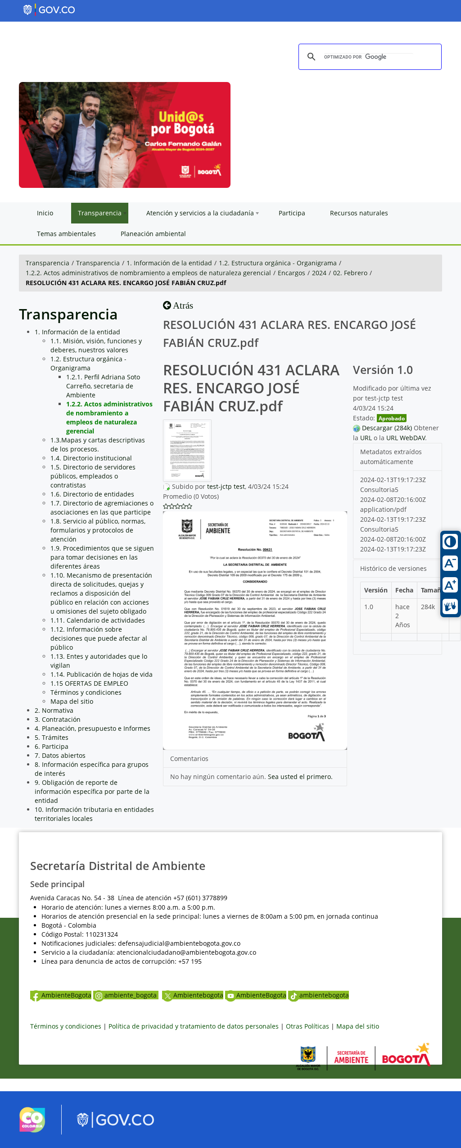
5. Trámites (51, 737)
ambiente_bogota (131, 995)
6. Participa (51, 746)
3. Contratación (58, 719)
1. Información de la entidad (169, 263)
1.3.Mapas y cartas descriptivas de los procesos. (97, 444)
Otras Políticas (307, 1026)
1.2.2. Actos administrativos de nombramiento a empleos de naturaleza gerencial (148, 273)
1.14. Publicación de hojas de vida (101, 674)
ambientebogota (324, 995)
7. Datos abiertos (60, 755)
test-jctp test (226, 486)
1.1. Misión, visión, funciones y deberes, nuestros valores (96, 345)
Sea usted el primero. (300, 776)
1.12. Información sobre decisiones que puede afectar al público (98, 638)
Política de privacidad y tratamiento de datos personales (193, 1026)
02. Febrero (350, 273)
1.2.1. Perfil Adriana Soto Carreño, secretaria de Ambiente (103, 386)
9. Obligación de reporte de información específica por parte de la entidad (92, 791)
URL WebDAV (405, 437)
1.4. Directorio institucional (91, 458)
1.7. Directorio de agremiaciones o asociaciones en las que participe (102, 507)
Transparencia (47, 263)
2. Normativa (54, 710)
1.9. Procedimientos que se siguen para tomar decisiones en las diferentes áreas (102, 557)
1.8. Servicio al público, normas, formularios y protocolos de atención (97, 530)
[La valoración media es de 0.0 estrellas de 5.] (166, 506)
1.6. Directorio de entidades (92, 494)
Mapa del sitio (71, 701)
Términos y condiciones (86, 692)
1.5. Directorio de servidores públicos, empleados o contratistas (93, 476)
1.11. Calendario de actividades (97, 620)
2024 (319, 273)
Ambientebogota (198, 995)
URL (366, 437)
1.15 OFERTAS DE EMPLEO (89, 683)
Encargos (291, 273)
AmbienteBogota (66, 995)
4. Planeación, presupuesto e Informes (92, 728)
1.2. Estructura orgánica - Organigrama (278, 263)
